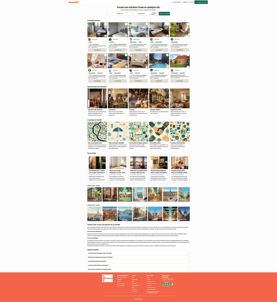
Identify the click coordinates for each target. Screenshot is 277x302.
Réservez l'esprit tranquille (116, 143)
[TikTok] (169, 279)
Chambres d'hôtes (155, 109)
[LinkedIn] (172, 279)
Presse (133, 281)
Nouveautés (134, 291)
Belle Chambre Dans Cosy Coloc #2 (140, 44)
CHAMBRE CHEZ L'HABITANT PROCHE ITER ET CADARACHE (122, 44)
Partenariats (134, 283)
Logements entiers (176, 109)
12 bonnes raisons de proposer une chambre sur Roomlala (153, 292)
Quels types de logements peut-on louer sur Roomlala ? (100, 257)
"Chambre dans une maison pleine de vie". (100, 75)
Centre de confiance (151, 287)
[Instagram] (166, 279)
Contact (148, 279)
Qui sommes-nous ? (151, 281)
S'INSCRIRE (191, 2)
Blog (133, 277)
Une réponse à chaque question (138, 143)
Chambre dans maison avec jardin (119, 75)
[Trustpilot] (167, 286)
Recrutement (134, 279)
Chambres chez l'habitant (95, 109)
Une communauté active (95, 143)
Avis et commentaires (151, 289)
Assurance (149, 285)
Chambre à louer (95, 44)
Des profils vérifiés (155, 143)
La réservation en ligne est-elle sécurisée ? (97, 261)
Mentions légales (135, 285)
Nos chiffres (134, 289)
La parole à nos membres (178, 143)
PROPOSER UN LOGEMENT (202, 2)
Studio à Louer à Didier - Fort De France (182, 44)
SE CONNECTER (185, 2)
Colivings (131, 109)
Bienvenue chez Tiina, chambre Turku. (163, 44)
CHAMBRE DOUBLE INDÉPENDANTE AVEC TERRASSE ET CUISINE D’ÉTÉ (165, 75)
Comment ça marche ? (151, 283)
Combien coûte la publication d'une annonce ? (98, 265)
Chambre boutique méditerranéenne (142, 75)
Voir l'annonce (97, 50)
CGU (133, 287)
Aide (148, 277)
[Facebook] (163, 279)
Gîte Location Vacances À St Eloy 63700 (178, 75)
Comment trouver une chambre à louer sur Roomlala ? (100, 253)
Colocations (112, 109)
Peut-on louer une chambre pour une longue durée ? (99, 269)
